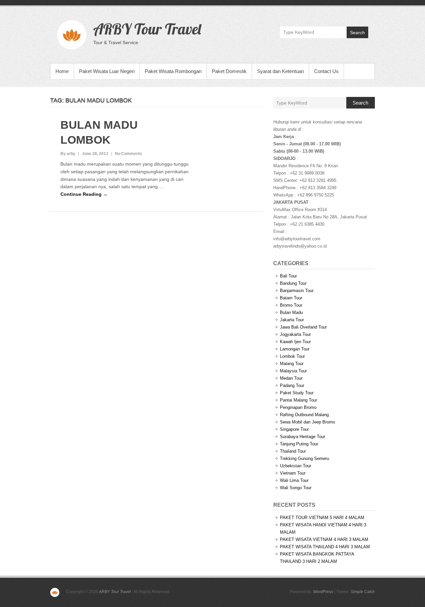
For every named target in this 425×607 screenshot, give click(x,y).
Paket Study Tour (296, 392)
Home (62, 71)
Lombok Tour (292, 356)
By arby (67, 153)
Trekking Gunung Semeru (304, 458)
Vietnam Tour (292, 473)
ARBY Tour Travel (147, 29)
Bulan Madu (291, 312)
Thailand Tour (293, 451)
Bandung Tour (293, 283)
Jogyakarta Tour (295, 334)
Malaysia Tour (293, 370)
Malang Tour (291, 363)
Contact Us (326, 71)
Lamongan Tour (294, 348)
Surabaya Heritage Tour (302, 436)
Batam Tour (291, 297)
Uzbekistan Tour (295, 465)
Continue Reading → (84, 194)
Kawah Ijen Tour (295, 341)
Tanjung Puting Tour (299, 443)
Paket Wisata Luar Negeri (106, 71)
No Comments (128, 153)
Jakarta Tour (292, 319)
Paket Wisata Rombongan (173, 71)
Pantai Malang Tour (298, 400)
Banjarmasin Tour (296, 290)
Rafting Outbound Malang (304, 414)
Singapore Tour (294, 429)
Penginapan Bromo (298, 407)
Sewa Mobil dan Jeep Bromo (307, 421)
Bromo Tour (291, 305)
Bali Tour (288, 275)
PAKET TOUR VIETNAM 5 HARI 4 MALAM (322, 517)
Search (357, 32)
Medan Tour (291, 378)
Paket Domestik (229, 71)
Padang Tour (292, 385)
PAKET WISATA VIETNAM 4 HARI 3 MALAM (324, 539)
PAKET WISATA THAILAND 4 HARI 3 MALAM (325, 546)
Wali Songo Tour (295, 487)
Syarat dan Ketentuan (280, 71)
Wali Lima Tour (294, 480)
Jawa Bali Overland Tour (303, 327)
